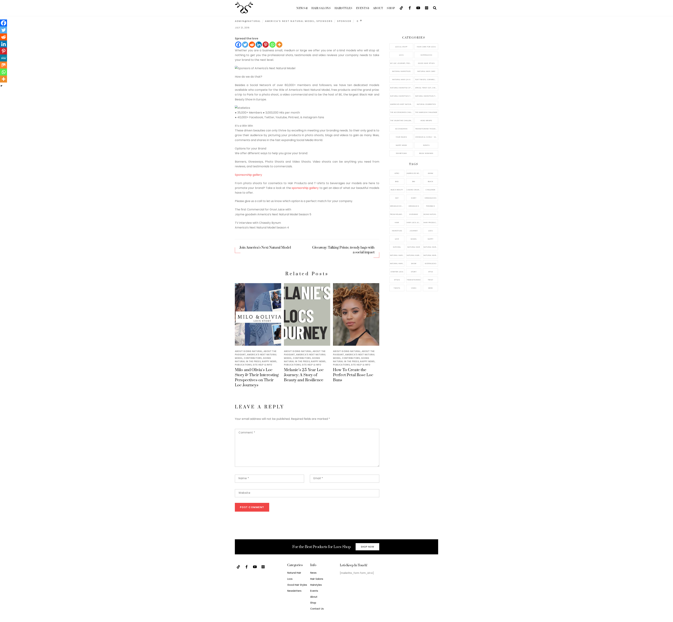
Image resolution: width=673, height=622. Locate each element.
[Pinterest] (266, 45)
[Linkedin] (259, 45)
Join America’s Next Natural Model (265, 247)
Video (413, 288)
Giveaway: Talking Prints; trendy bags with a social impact (343, 250)
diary (413, 198)
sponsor (344, 21)
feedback (430, 206)
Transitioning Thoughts (426, 129)
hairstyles (397, 231)
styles (397, 280)
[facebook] (409, 8)
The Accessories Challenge (401, 112)
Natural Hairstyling (397, 263)
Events (362, 8)
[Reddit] (252, 45)
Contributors (253, 358)
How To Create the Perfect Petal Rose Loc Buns (353, 375)
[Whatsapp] (272, 45)
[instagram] (426, 8)
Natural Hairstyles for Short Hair (401, 96)
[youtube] (418, 8)
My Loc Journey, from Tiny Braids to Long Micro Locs (401, 63)
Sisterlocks (426, 55)
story (413, 272)
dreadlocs (414, 206)
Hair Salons (321, 8)
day (397, 198)
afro (397, 173)
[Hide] (1, 85)
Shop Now (367, 546)
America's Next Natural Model (290, 21)
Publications (243, 364)
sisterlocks (430, 263)
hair (397, 222)
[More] (279, 45)
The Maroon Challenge (426, 112)
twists (397, 288)
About (378, 8)
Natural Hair (413, 247)
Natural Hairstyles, (430, 255)
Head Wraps (426, 120)
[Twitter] (245, 45)
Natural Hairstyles (401, 71)
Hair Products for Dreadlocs (430, 222)
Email (318, 478)
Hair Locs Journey (414, 222)
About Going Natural (249, 351)
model (414, 239)
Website (244, 493)
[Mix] (3, 65)
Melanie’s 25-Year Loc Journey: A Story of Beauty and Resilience (304, 375)
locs (430, 231)
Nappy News (269, 361)
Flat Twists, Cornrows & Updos (426, 79)
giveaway (413, 214)
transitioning (413, 280)
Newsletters (294, 591)
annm (430, 173)
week (430, 288)
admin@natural (248, 21)
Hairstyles (343, 8)
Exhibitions (401, 153)
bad (397, 181)
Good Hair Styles (426, 63)
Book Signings (426, 153)
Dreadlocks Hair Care (397, 206)
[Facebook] (238, 45)
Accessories (401, 129)
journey (414, 231)
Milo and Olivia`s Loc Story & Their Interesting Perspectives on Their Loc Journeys (257, 377)
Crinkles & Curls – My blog (426, 137)
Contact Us (317, 608)
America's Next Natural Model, (414, 173)
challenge (430, 190)
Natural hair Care (430, 247)
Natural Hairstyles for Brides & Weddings (426, 96)
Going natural (430, 214)
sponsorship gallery (305, 188)
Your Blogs (401, 137)
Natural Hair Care (426, 71)
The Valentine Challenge (401, 120)
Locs (401, 55)
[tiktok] (401, 8)
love (397, 239)
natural (397, 247)
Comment (247, 432)
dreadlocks (430, 198)
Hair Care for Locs (426, 47)
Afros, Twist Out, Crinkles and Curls (426, 88)
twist (430, 280)
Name (244, 478)
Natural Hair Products (397, 255)
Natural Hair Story (414, 255)
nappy (430, 239)
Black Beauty (397, 190)
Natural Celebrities (426, 104)
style (430, 272)
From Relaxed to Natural (397, 214)
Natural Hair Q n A (401, 79)
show (413, 263)
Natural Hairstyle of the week (401, 88)
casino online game (414, 190)
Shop (391, 8)
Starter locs (396, 272)
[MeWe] (3, 57)
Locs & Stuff (401, 47)
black (430, 181)
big (413, 181)
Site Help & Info (262, 364)
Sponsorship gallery (248, 175)
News (302, 8)
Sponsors (324, 21)
